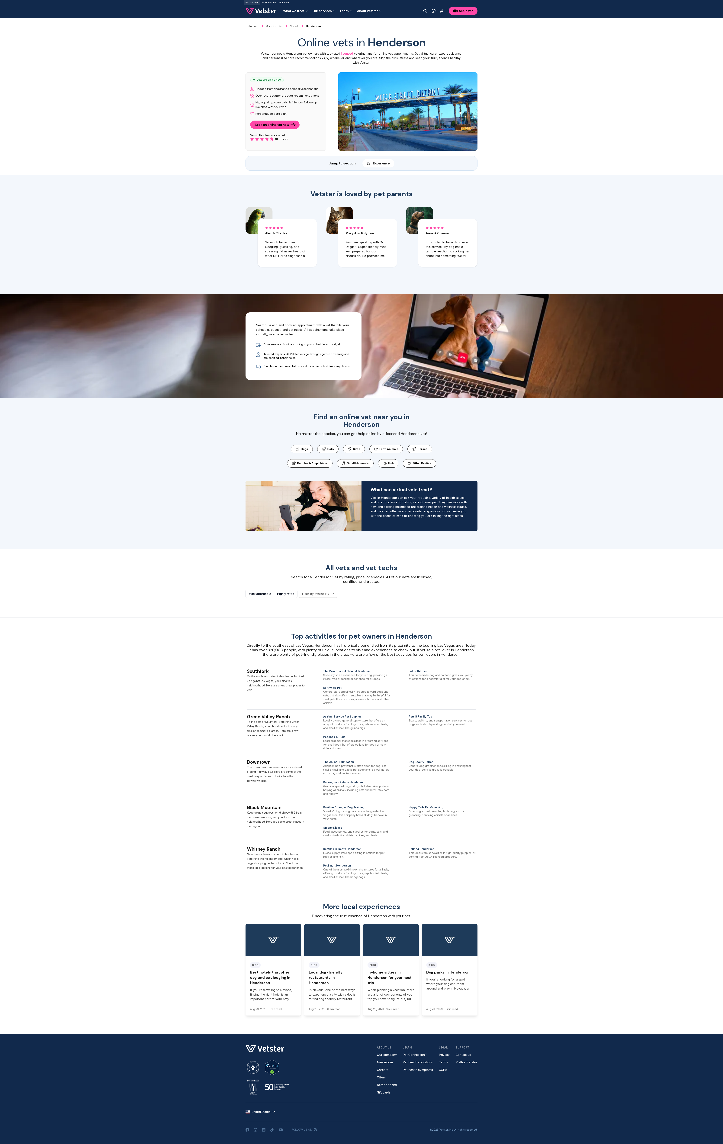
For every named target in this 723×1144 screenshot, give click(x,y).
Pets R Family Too (420, 716)
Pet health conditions (418, 1062)
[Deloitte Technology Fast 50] (277, 1087)
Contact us (463, 1055)
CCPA (443, 1070)
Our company (387, 1055)
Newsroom (385, 1062)
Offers (381, 1077)
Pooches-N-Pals (334, 736)
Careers (382, 1070)
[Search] (425, 11)
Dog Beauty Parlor (421, 761)
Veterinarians (269, 2)
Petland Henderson (421, 849)
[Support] (433, 11)
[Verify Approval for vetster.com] (272, 1067)
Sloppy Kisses (332, 827)
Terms (443, 1062)
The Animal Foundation (338, 761)
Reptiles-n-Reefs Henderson (342, 849)
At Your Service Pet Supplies (342, 716)
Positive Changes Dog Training (344, 807)
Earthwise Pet (332, 687)
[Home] (261, 11)
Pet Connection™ (415, 1055)
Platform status (466, 1062)
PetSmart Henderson (337, 865)
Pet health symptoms (418, 1070)
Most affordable (260, 594)
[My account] (442, 11)
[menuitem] (295, 11)
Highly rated (285, 594)
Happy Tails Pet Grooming (426, 807)
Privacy (444, 1055)
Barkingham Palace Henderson (344, 782)
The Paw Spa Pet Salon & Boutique (346, 671)
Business (284, 2)
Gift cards (383, 1092)
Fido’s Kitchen (418, 671)
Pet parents (252, 2)
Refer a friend (387, 1085)
